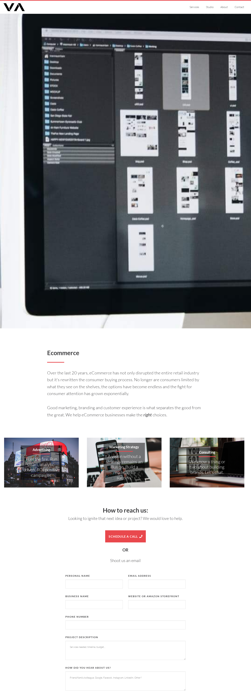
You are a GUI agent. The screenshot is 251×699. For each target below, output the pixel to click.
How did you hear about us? (88, 667)
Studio (210, 7)
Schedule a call (123, 536)
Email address (139, 575)
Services (194, 7)
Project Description (81, 637)
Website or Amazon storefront (153, 596)
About (224, 7)
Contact (239, 7)
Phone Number (77, 616)
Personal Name (77, 575)
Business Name (77, 596)
